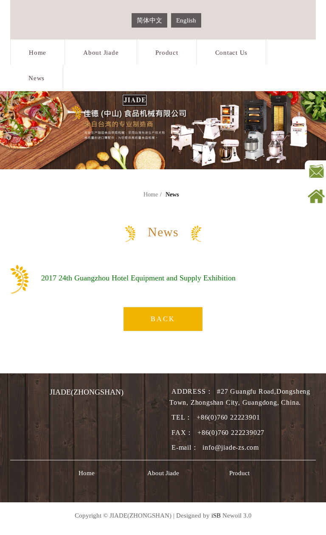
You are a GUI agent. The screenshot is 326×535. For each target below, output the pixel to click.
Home (37, 52)
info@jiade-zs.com (230, 447)
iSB (216, 515)
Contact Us (231, 52)
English (186, 20)
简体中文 (149, 20)
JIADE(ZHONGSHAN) (87, 392)
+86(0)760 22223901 (228, 417)
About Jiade (100, 52)
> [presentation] (314, 473)
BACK (163, 318)
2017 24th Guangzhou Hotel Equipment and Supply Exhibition (138, 278)
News (36, 78)
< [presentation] (12, 473)
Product (166, 52)
